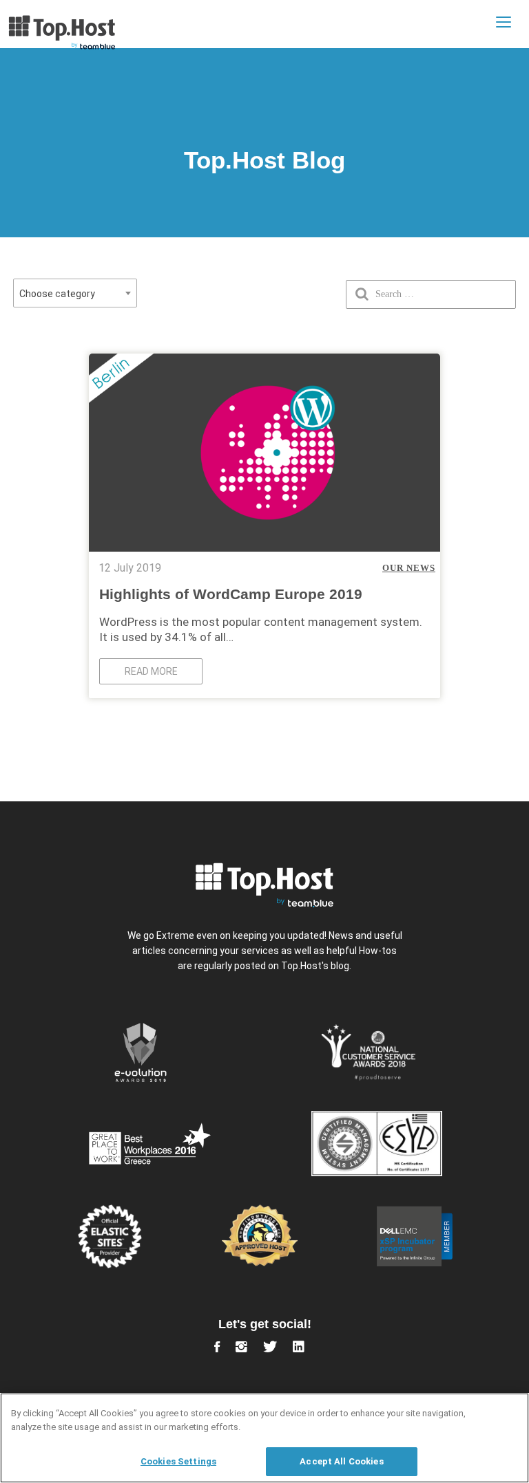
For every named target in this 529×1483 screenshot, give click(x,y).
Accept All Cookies (341, 1461)
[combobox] (75, 293)
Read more (151, 671)
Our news (408, 568)
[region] (264, 1438)
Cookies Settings (178, 1461)
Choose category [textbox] (57, 293)
